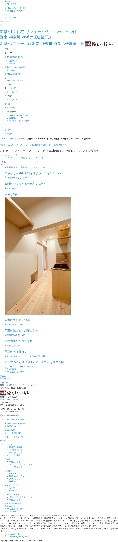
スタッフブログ (11, 485)
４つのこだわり (15, 450)
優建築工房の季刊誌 (13, 503)
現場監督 (13, 490)
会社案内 (8, 471)
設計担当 (13, 488)
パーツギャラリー (16, 467)
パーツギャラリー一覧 (14, 158)
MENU (3, 440)
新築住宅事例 (10, 369)
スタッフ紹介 (14, 478)
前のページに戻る (12, 155)
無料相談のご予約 (16, 118)
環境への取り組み (16, 476)
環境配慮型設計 (15, 447)
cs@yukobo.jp (19, 415)
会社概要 (13, 473)
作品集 (7, 459)
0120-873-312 (19, 399)
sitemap (16, 534)
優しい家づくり (15, 452)
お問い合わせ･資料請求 (14, 509)
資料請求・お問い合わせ (19, 115)
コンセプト (9, 444)
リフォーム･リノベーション (20, 464)
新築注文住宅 (14, 461)
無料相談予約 (10, 511)
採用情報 (13, 481)
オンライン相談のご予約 (19, 120)
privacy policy (24, 536)
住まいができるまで (13, 494)
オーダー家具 (14, 455)
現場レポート (10, 506)
